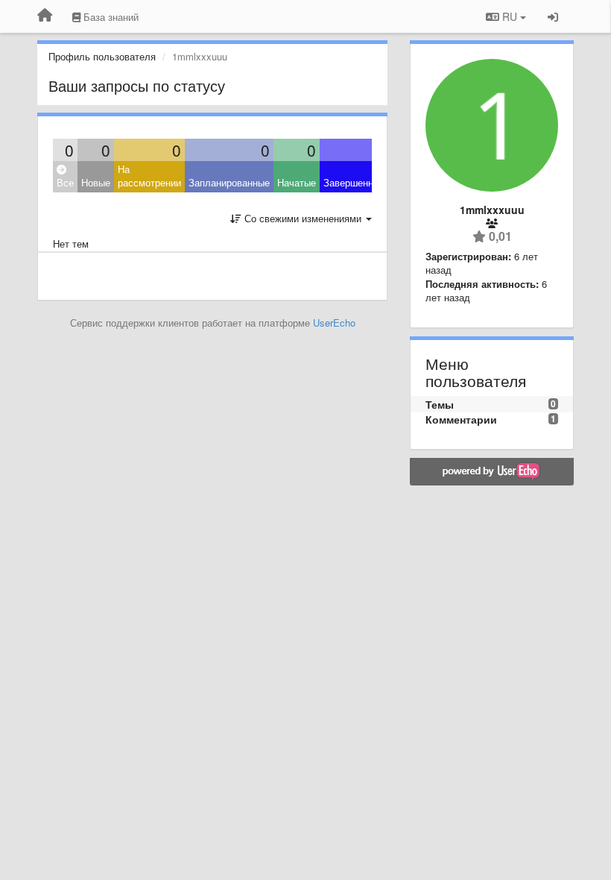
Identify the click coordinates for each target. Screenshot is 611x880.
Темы (439, 404)
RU (509, 16)
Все (65, 182)
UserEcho (334, 322)
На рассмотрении (149, 176)
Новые (95, 182)
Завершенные (354, 182)
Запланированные (229, 182)
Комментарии (461, 419)
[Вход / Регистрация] (552, 16)
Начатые (296, 182)
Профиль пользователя (102, 56)
